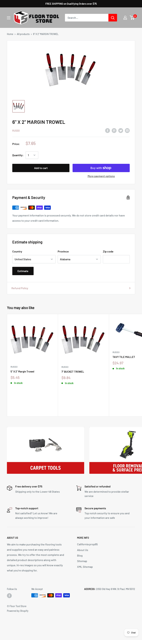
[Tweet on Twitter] (120, 130)
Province (63, 251)
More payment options (101, 176)
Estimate (22, 271)
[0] (132, 18)
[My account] (125, 18)
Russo (16, 130)
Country (17, 251)
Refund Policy (19, 288)
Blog (80, 555)
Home (10, 34)
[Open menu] (8, 17)
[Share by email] (127, 130)
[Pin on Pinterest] (114, 130)
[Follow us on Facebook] (9, 595)
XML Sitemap (85, 566)
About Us (82, 550)
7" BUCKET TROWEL (72, 371)
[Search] (112, 17)
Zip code (108, 251)
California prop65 (87, 544)
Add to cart (41, 168)
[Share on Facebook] (107, 130)
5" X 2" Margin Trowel (22, 371)
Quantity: (18, 155)
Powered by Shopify (17, 610)
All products (23, 34)
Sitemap (82, 561)
